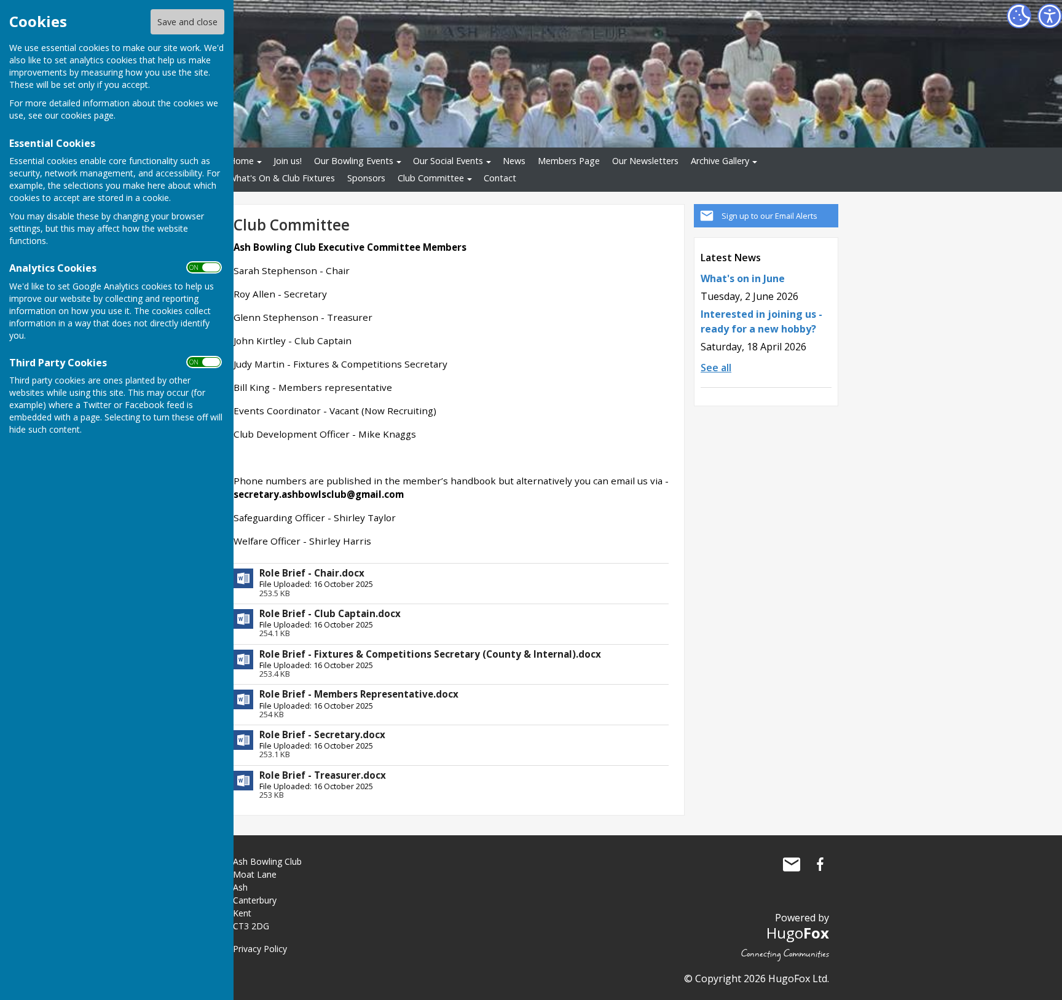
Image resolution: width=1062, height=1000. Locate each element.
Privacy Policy (260, 949)
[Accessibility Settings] (1049, 16)
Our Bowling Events (353, 161)
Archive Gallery (720, 161)
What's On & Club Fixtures (282, 178)
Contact (500, 178)
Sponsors (366, 178)
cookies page (87, 115)
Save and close (187, 22)
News (514, 161)
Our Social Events (448, 161)
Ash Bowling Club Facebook (820, 864)
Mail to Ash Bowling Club (791, 864)
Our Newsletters (645, 161)
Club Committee (431, 178)
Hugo (797, 933)
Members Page (569, 161)
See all (716, 367)
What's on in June (743, 278)
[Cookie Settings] (1019, 16)
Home (241, 161)
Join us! (287, 161)
